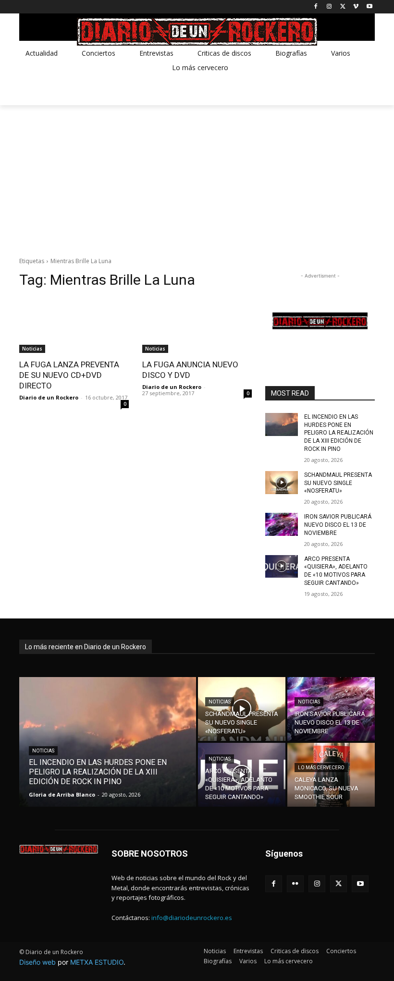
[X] (342, 6)
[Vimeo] (355, 6)
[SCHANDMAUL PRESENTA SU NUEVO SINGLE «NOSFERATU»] (281, 482)
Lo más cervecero (321, 767)
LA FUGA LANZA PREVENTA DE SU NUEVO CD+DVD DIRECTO (69, 375)
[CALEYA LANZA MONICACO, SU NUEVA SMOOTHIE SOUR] (331, 775)
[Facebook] (315, 6)
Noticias (32, 348)
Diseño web (37, 962)
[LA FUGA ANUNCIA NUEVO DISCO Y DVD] (197, 325)
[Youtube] (369, 6)
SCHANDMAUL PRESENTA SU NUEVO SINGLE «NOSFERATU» (338, 483)
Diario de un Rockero (48, 397)
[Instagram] (329, 6)
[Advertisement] (197, 177)
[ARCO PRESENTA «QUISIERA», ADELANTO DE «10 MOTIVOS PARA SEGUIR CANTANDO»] (281, 566)
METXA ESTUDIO (96, 962)
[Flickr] (295, 883)
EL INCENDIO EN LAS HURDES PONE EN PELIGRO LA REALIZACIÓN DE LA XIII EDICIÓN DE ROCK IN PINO (338, 432)
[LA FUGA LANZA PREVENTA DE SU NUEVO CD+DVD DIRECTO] (74, 325)
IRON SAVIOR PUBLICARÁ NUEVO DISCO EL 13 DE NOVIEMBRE (337, 524)
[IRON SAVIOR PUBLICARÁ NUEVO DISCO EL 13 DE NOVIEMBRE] (281, 524)
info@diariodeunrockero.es (191, 917)
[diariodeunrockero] (197, 32)
